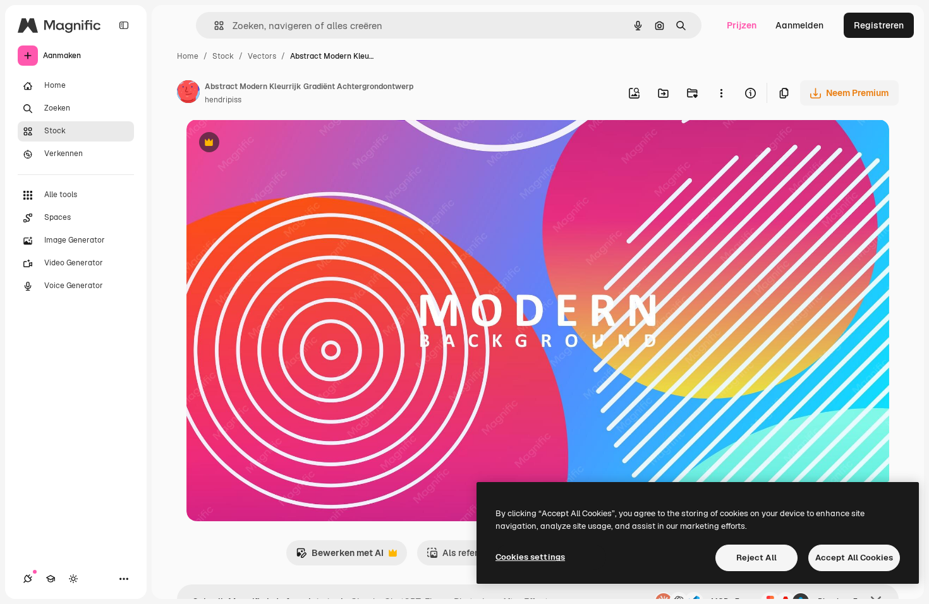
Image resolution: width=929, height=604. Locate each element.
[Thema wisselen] (73, 579)
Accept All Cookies (854, 557)
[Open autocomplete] (214, 25)
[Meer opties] (721, 93)
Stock (223, 56)
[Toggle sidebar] (124, 25)
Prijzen (741, 25)
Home (187, 56)
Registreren (879, 25)
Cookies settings (530, 557)
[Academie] (50, 579)
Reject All (756, 557)
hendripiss (223, 100)
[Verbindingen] (28, 579)
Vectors (262, 56)
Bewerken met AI (340, 556)
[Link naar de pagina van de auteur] (188, 93)
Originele (269, 144)
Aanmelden (799, 25)
